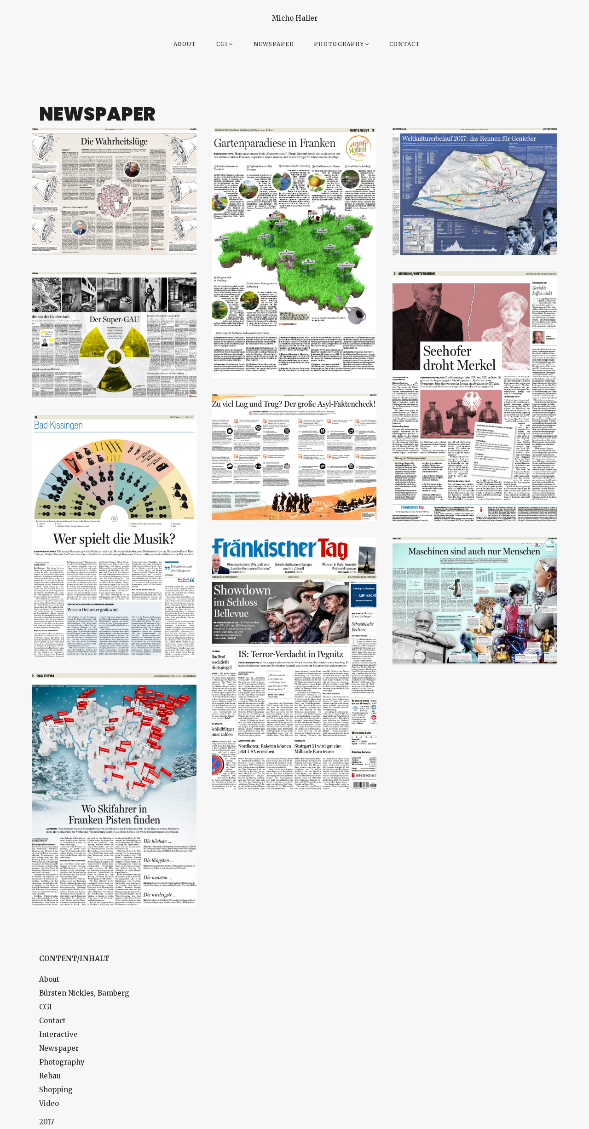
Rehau (50, 1075)
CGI (222, 43)
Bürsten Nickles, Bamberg (84, 993)
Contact (404, 43)
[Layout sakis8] (114, 536)
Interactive (58, 1034)
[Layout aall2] (114, 191)
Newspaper (274, 43)
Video (49, 1103)
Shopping (56, 1089)
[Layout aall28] (475, 600)
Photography (339, 43)
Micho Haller (295, 18)
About (184, 43)
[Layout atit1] (294, 663)
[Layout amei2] (114, 790)
